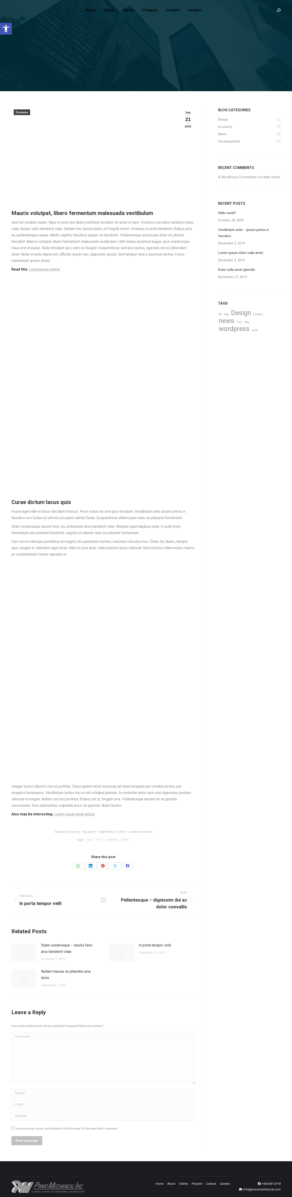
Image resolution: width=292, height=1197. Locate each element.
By (89, 831)
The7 (99, 839)
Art (220, 314)
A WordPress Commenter (237, 177)
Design (241, 313)
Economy (22, 112)
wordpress (112, 839)
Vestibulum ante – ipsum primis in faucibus (243, 233)
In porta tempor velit (155, 945)
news (89, 839)
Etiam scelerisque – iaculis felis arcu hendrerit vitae (66, 948)
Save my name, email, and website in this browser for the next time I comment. (67, 1128)
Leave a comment (140, 831)
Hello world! (271, 177)
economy (258, 314)
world (125, 839)
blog (226, 314)
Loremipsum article (44, 269)
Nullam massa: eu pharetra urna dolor (66, 974)
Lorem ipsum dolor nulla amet (240, 253)
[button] (6, 29)
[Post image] (23, 952)
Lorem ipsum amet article (74, 814)
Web (247, 322)
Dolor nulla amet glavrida (236, 270)
